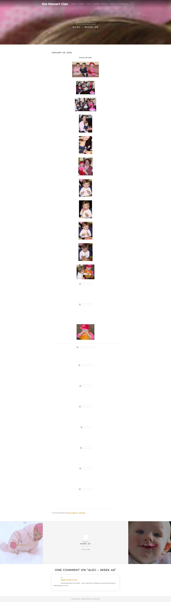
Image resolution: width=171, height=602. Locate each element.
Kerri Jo (85, 544)
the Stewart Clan (55, 4)
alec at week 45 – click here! (76, 513)
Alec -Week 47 (149, 545)
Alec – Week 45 (21, 545)
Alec (88, 549)
